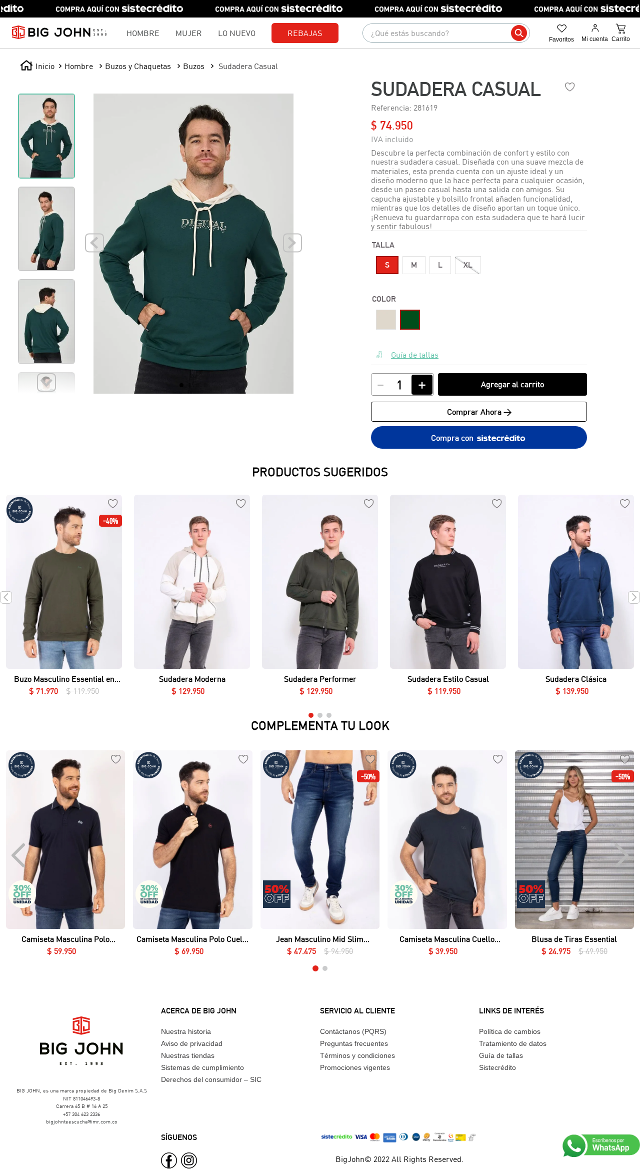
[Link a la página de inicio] (37, 66)
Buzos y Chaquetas (138, 66)
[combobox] (446, 33)
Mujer (189, 33)
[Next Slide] (621, 855)
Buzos (193, 66)
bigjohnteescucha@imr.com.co (82, 1121)
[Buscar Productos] (519, 33)
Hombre (143, 33)
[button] (387, 265)
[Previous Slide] (19, 855)
